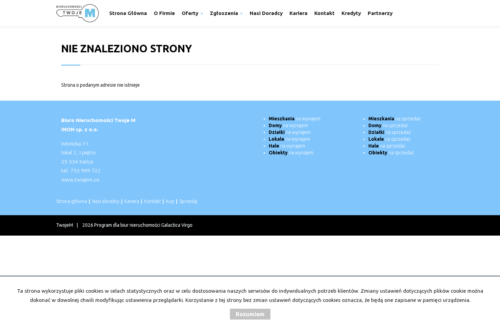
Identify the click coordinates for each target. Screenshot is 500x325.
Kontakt (324, 13)
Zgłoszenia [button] (224, 13)
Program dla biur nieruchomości (127, 225)
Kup (170, 201)
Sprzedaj (188, 201)
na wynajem (294, 118)
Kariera (298, 13)
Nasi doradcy (266, 13)
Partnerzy (380, 13)
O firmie (164, 13)
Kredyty (351, 13)
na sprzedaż (394, 118)
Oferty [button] (191, 13)
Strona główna (128, 13)
